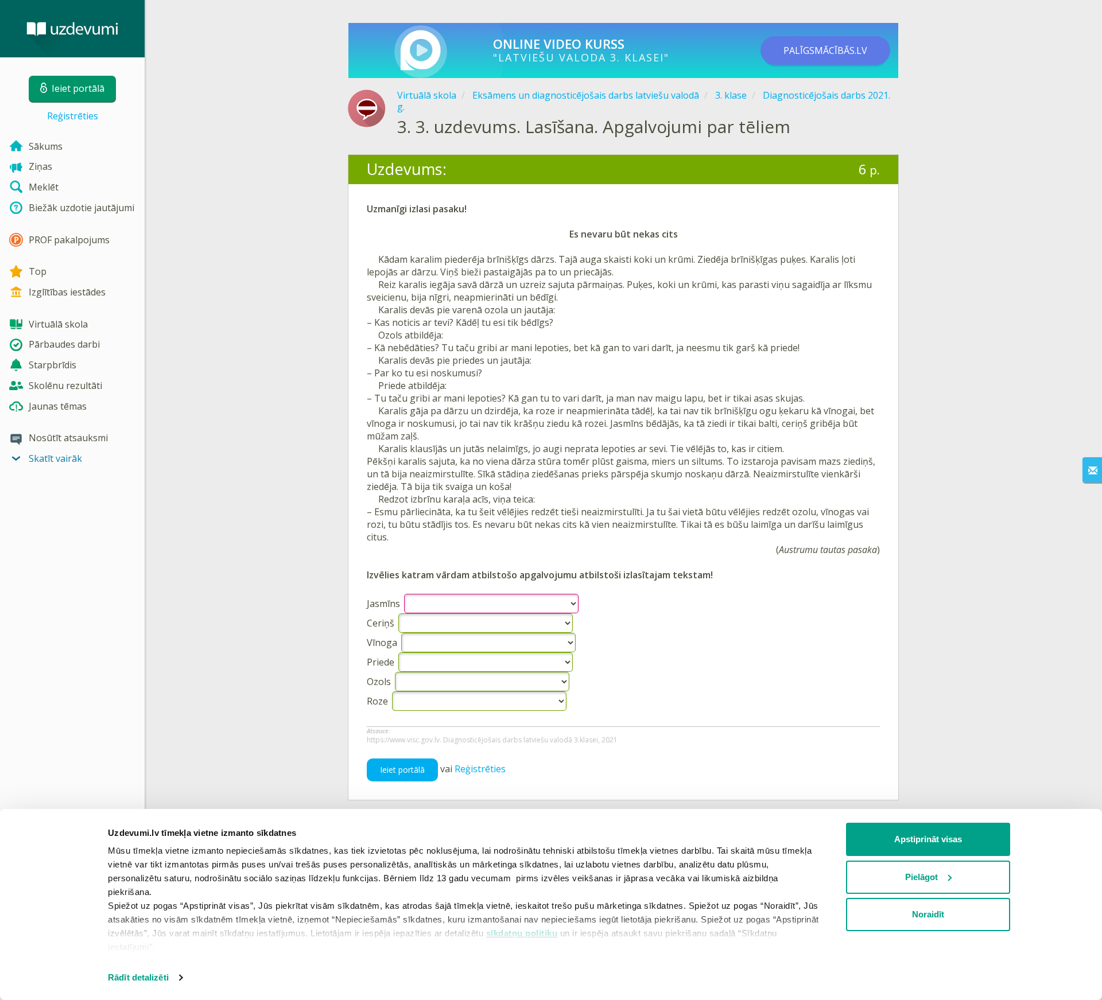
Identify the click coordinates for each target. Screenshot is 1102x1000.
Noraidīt (928, 914)
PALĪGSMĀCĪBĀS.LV (825, 50)
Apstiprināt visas (928, 839)
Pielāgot (921, 877)
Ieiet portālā (402, 769)
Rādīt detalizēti (138, 977)
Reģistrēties (72, 116)
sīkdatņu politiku (522, 933)
